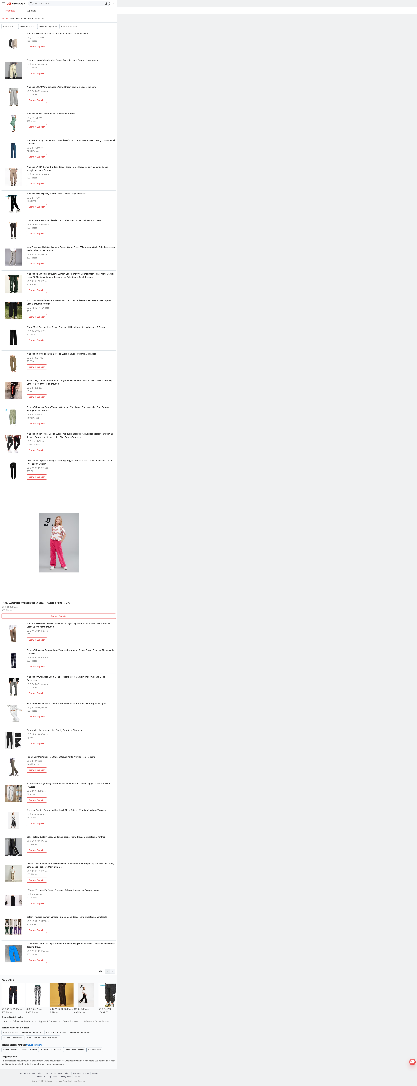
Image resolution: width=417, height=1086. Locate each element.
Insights (95, 1073)
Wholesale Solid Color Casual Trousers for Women (51, 113)
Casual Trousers (70, 1021)
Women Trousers (10, 1049)
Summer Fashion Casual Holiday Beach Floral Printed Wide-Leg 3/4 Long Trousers (66, 810)
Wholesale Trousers (69, 26)
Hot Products (24, 1073)
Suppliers (31, 10)
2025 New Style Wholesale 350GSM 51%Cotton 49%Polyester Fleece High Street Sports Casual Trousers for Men (69, 302)
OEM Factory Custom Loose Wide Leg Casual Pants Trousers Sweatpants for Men (66, 836)
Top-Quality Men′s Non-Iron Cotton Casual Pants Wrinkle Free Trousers (61, 756)
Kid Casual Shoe (94, 1049)
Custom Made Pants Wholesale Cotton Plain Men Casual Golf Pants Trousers (64, 220)
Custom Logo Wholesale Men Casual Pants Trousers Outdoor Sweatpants (62, 60)
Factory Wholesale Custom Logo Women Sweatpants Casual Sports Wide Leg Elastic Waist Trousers (71, 652)
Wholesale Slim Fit (27, 26)
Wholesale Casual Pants (80, 1032)
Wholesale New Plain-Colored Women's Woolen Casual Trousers (57, 33)
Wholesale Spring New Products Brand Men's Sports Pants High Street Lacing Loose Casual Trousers (71, 142)
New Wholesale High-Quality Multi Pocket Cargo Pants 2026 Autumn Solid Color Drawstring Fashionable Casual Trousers (71, 249)
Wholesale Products (23, 1021)
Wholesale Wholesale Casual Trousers (42, 1037)
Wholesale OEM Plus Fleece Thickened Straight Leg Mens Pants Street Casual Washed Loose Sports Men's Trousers (69, 625)
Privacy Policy (65, 1076)
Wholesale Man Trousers (56, 1032)
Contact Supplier (37, 46)
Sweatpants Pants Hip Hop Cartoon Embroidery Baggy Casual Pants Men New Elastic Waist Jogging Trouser (71, 945)
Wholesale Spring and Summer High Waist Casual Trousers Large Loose (61, 353)
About (39, 1076)
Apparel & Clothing (48, 1021)
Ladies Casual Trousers (74, 1049)
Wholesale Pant (9, 26)
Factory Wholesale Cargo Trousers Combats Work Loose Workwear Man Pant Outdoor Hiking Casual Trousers (68, 409)
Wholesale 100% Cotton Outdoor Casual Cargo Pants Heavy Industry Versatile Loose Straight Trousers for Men (67, 168)
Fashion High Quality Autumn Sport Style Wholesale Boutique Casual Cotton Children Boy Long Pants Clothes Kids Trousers (69, 382)
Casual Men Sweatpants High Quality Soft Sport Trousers (54, 730)
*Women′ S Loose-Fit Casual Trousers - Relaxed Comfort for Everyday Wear (63, 890)
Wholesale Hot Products (60, 1073)
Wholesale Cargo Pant (48, 26)
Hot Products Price (40, 1073)
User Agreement (51, 1076)
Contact (77, 1076)
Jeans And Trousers (29, 1049)
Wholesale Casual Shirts (32, 1032)
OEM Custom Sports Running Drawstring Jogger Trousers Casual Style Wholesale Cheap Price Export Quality (69, 462)
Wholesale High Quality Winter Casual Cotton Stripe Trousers (56, 193)
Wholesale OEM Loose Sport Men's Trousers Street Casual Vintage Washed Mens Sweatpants (66, 678)
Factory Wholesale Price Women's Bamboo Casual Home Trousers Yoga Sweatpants (67, 703)
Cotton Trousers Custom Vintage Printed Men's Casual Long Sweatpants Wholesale (67, 916)
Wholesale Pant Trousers (13, 1037)
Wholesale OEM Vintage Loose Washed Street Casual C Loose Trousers (61, 86)
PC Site (86, 1073)
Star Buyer (77, 1073)
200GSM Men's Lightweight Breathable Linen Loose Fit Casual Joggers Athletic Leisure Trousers (68, 785)
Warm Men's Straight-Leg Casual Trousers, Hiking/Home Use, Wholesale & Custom (66, 327)
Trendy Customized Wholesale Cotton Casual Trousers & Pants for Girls (36, 602)
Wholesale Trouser (10, 1032)
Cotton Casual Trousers (51, 1049)
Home (4, 1021)
